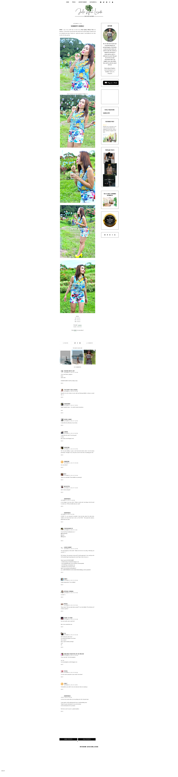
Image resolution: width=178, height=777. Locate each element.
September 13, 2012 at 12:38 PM (68, 500)
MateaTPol (67, 486)
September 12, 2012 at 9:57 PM (71, 448)
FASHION (66, 343)
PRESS (74, 2)
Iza (65, 633)
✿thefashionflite (64, 533)
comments (89, 343)
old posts (87, 739)
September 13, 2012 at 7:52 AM (71, 487)
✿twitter (62, 535)
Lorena (66, 432)
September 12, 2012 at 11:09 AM (71, 372)
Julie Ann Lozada (9, 770)
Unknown (66, 461)
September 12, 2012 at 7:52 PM (71, 420)
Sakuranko (67, 404)
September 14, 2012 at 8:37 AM (71, 605)
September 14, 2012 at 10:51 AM (71, 634)
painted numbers (75, 708)
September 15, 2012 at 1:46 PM (71, 684)
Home (67, 2)
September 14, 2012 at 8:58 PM (71, 672)
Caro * (66, 683)
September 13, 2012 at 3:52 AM (71, 475)
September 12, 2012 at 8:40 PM (71, 433)
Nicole (66, 604)
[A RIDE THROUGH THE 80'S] (109, 186)
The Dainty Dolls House (70, 390)
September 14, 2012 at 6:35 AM (71, 580)
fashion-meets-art (69, 371)
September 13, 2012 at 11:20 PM (71, 548)
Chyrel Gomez (68, 419)
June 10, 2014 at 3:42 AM (66, 697)
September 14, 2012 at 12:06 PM (71, 655)
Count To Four (68, 618)
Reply (62, 383)
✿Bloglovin (63, 536)
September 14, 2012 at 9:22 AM (71, 619)
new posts (68, 739)
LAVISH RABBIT (68, 547)
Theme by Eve (173, 770)
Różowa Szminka (68, 591)
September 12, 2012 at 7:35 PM (71, 405)
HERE (75, 330)
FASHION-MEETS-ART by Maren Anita (69, 380)
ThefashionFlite (68, 528)
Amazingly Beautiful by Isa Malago (74, 654)
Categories (93, 2)
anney (65, 579)
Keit (65, 474)
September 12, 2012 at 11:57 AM (71, 391)
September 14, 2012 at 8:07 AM (71, 592)
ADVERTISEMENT (83, 2)
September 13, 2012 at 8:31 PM (67, 514)
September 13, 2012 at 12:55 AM (71, 463)
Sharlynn (66, 447)
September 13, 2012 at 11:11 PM (70, 529)
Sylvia (66, 671)
